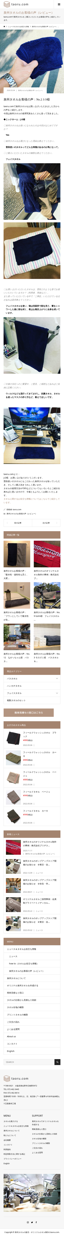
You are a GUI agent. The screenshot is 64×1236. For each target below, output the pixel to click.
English (10, 1051)
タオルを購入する (11, 1121)
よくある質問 (13, 1029)
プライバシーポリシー (12, 1158)
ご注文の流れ (13, 1021)
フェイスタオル (14, 693)
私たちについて (10, 1135)
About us (11, 1036)
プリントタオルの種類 (17, 1014)
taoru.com (17, 509)
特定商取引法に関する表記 (14, 1154)
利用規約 (7, 1149)
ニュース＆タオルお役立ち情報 (21, 949)
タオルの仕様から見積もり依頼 (21, 1000)
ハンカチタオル (14, 685)
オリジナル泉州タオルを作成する (22, 985)
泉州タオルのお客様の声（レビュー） (30, 90)
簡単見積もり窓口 (15, 992)
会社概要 (7, 1140)
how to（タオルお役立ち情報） (23, 963)
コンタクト (12, 1043)
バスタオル (12, 678)
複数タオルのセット (16, 700)
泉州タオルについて (16, 978)
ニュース (12, 956)
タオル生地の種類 (15, 1007)
